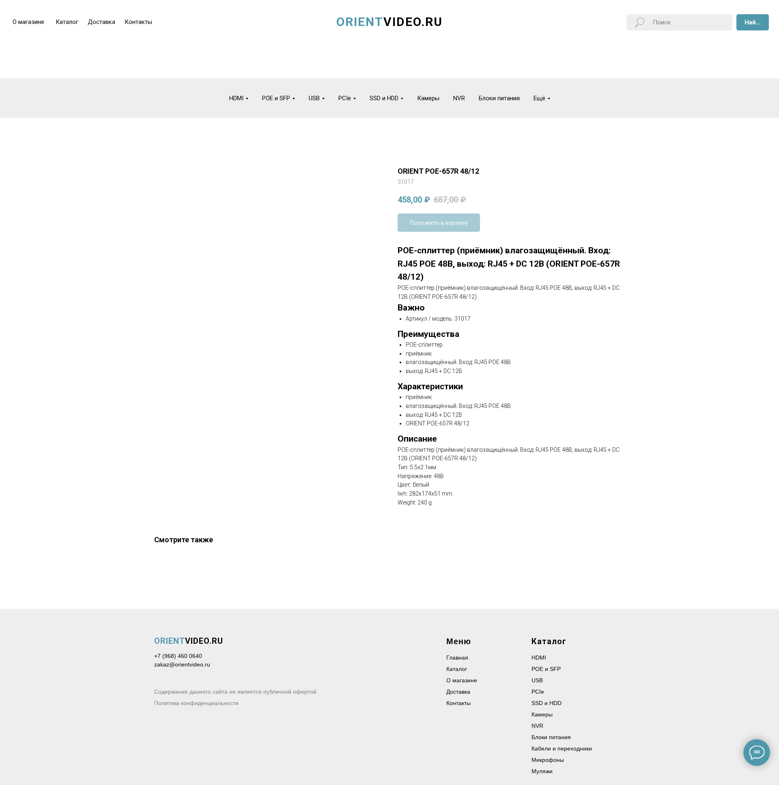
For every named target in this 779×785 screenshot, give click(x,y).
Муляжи (542, 771)
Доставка (458, 691)
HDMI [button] (236, 98)
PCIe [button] (344, 98)
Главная (457, 657)
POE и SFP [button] (276, 98)
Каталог (456, 669)
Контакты (458, 703)
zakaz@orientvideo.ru (182, 664)
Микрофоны (548, 760)
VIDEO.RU (188, 641)
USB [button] (314, 98)
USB (537, 680)
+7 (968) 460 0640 (178, 656)
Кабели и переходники (562, 748)
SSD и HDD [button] (384, 98)
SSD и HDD (547, 703)
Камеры (428, 98)
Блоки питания (499, 98)
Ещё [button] (539, 98)
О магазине (461, 680)
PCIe (538, 691)
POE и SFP (546, 669)
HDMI (539, 657)
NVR (459, 98)
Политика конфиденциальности (196, 703)
